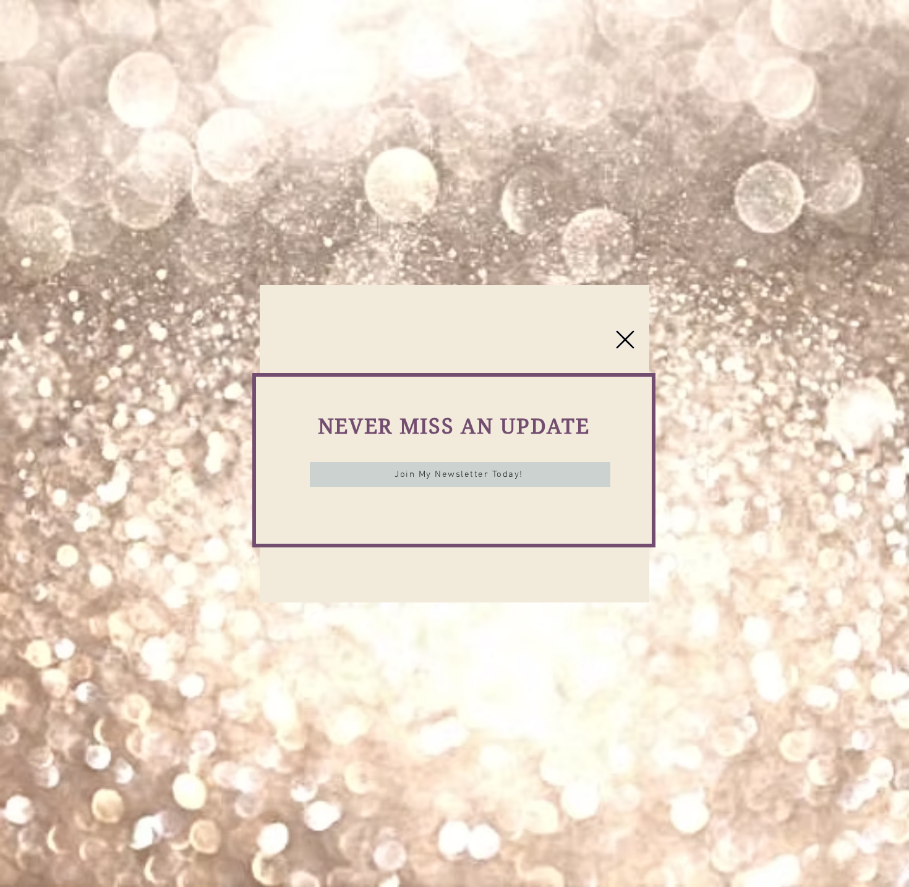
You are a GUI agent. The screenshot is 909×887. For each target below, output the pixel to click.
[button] (625, 339)
